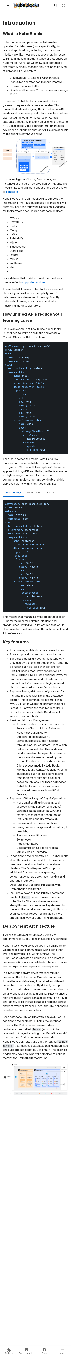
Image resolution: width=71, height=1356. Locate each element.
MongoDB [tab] (33, 492)
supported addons (33, 282)
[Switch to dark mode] (63, 5)
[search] (55, 5)
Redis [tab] (50, 492)
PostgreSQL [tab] (14, 492)
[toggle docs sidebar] (7, 5)
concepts (12, 192)
